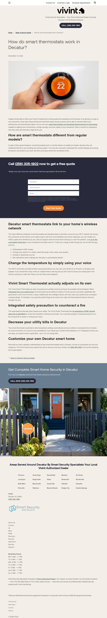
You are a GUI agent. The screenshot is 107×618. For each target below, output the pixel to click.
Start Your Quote (53, 208)
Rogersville (37, 479)
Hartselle (79, 484)
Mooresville (37, 484)
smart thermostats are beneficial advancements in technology (73, 124)
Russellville (51, 475)
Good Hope (37, 475)
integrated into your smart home (21, 292)
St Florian (79, 475)
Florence (21, 475)
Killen (49, 479)
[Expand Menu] (37, 9)
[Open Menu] (9, 3)
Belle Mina (21, 484)
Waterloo (36, 488)
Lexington (21, 479)
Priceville (21, 488)
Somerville (65, 479)
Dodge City (65, 488)
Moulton (65, 475)
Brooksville (80, 479)
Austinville (51, 484)
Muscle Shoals (52, 488)
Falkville (65, 484)
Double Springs (81, 488)
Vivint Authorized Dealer (46, 579)
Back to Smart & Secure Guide (23, 358)
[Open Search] (95, 3)
